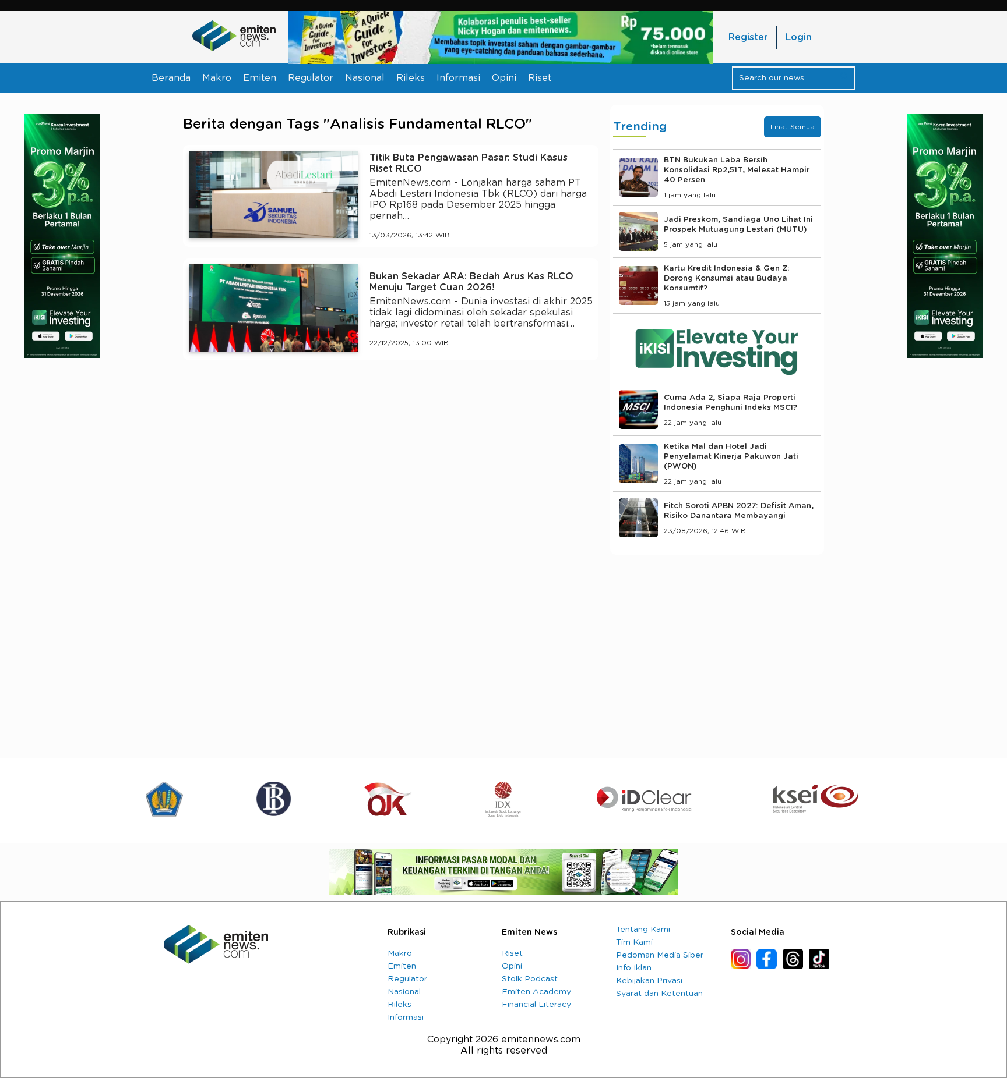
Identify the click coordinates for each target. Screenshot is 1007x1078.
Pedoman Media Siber (659, 955)
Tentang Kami (643, 929)
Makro (216, 78)
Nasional (365, 78)
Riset (539, 78)
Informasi (458, 78)
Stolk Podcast (530, 979)
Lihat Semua (792, 126)
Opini (504, 78)
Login (799, 37)
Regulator (310, 78)
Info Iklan (634, 968)
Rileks (410, 78)
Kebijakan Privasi (649, 981)
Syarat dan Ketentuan (659, 994)
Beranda (171, 78)
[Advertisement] (390, 476)
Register (747, 37)
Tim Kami (634, 942)
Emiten (259, 78)
